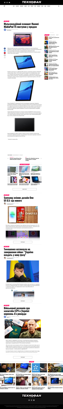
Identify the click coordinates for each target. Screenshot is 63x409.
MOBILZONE (21, 6)
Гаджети (25, 6)
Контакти (48, 6)
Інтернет (32, 6)
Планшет (21, 177)
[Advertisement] (27, 13)
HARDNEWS (38, 6)
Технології (17, 6)
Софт (29, 6)
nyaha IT (8, 339)
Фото (35, 6)
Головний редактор (10, 226)
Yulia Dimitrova (9, 30)
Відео (45, 6)
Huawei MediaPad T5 (16, 177)
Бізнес (42, 6)
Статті (14, 6)
